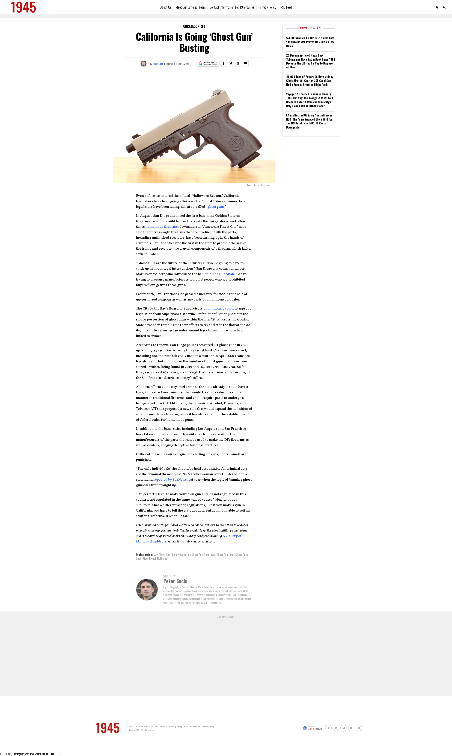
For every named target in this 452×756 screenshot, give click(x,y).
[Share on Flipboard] (238, 63)
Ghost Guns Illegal (146, 558)
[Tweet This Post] (231, 63)
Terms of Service (192, 726)
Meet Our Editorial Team (191, 7)
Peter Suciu (158, 63)
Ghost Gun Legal (225, 554)
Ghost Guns (241, 554)
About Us (165, 7)
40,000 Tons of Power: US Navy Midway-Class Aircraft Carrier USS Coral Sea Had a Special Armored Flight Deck (310, 81)
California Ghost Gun (191, 554)
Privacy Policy (267, 7)
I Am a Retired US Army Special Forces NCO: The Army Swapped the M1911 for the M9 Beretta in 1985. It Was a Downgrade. (309, 121)
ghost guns (216, 206)
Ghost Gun (209, 554)
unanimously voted (218, 308)
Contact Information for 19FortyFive (232, 7)
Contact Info (161, 726)
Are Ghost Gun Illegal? (166, 554)
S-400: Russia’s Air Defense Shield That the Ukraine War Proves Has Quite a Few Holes (310, 42)
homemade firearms (161, 226)
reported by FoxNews (170, 479)
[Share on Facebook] (224, 63)
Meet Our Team (146, 726)
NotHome (162, 558)
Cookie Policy (207, 726)
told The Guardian (219, 274)
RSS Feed (286, 7)
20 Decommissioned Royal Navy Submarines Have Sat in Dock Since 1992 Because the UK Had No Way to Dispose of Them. (310, 61)
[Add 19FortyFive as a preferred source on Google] (209, 63)
